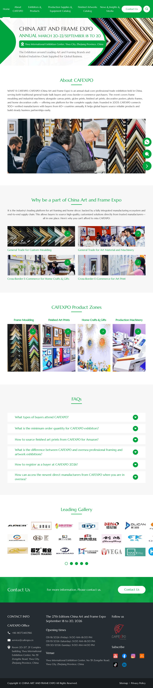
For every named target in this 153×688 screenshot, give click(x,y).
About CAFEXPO (18, 9)
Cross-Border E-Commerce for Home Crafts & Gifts (38, 278)
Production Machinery (129, 320)
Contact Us (132, 8)
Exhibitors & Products (34, 9)
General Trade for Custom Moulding (29, 250)
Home (6, 8)
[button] (66, 563)
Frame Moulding (24, 320)
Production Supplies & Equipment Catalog (60, 9)
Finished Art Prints (59, 320)
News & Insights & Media (110, 9)
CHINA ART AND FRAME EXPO (38, 683)
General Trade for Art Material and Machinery (106, 250)
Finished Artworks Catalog (87, 9)
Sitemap (123, 683)
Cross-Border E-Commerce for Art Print (102, 278)
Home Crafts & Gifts (94, 320)
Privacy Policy (138, 683)
